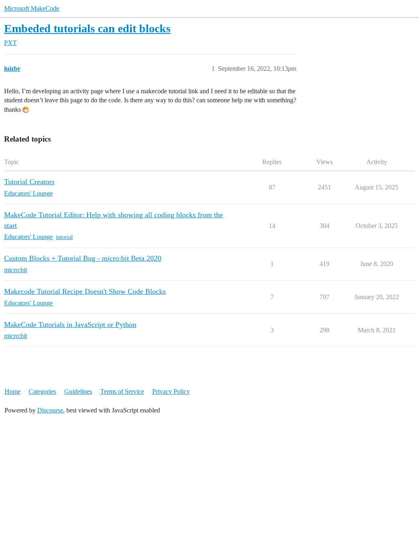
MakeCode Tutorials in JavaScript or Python (70, 324)
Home (12, 391)
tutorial (64, 237)
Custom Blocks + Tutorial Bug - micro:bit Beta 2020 (82, 258)
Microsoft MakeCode (31, 8)
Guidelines (78, 391)
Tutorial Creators (29, 182)
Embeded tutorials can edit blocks (87, 28)
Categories (42, 391)
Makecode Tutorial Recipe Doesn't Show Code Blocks (85, 291)
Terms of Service (122, 391)
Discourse (50, 410)
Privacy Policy (171, 391)
